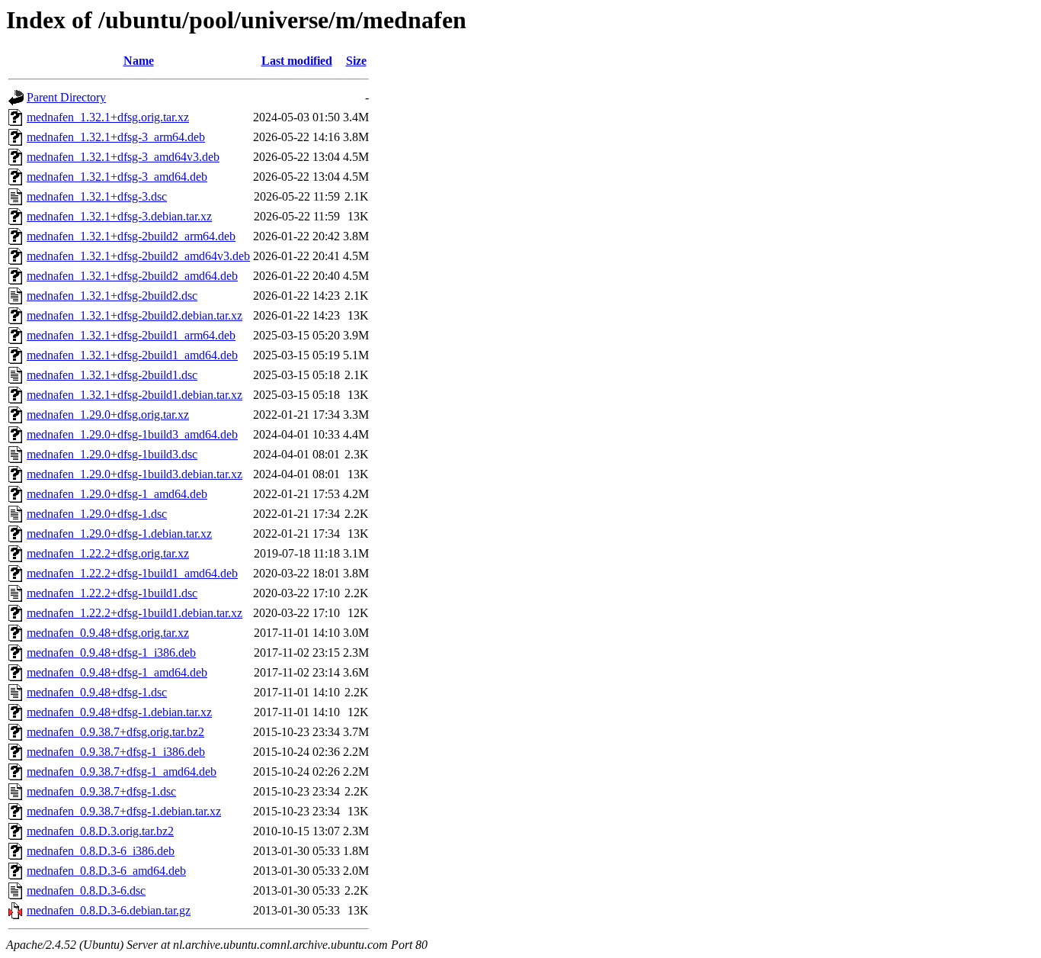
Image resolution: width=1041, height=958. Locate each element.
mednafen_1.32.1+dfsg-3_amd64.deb (117, 176)
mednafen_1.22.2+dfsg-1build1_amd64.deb (132, 573)
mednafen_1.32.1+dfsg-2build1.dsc (112, 374)
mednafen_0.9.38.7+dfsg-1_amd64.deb (121, 771)
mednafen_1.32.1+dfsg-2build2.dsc (112, 295)
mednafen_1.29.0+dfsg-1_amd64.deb (117, 493)
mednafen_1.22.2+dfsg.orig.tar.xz (108, 553)
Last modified (296, 60)
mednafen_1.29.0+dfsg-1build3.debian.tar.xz (134, 474)
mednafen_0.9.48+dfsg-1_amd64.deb (117, 672)
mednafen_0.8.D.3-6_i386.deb (101, 850)
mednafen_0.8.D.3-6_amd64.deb (106, 870)
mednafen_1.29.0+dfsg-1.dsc (97, 513)
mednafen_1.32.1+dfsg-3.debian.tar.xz (119, 216)
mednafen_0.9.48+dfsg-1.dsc (97, 692)
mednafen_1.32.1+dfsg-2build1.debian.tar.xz (134, 394)
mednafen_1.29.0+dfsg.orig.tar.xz (108, 414)
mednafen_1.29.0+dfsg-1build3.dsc (112, 454)
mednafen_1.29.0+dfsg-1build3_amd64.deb (132, 434)
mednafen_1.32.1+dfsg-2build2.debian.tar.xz (134, 315)
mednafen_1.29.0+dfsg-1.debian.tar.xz (119, 533)
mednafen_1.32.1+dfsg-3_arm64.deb (116, 136)
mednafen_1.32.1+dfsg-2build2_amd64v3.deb (138, 255)
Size (356, 60)
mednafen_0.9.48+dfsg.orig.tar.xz (108, 632)
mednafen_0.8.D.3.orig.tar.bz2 (100, 831)
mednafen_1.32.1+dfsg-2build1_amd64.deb (132, 355)
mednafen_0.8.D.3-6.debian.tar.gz (109, 910)
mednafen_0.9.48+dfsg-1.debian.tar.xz (119, 712)
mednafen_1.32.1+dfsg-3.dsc (97, 196)
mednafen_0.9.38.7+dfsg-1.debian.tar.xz (124, 811)
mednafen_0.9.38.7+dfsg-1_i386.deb (116, 751)
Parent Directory (66, 97)
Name (138, 60)
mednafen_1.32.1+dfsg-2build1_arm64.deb (131, 335)
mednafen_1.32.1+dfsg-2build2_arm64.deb (131, 236)
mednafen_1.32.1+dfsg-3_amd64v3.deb (123, 156)
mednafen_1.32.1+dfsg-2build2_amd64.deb (132, 275)
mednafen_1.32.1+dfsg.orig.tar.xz (108, 117)
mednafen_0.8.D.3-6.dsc (86, 890)
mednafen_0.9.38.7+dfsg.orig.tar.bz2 (115, 731)
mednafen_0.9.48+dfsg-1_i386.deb (111, 652)
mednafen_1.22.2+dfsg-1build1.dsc (112, 593)
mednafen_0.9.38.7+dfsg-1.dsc (101, 791)
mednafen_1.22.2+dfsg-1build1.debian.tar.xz (134, 612)
